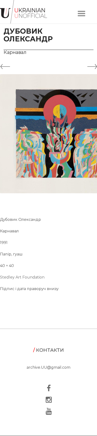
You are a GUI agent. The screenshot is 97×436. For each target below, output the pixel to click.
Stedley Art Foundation (22, 277)
